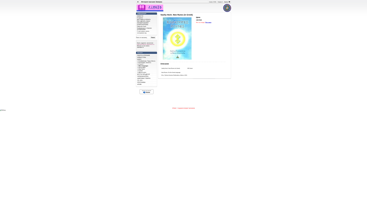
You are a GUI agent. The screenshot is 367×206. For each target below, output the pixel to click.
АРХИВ (139, 84)
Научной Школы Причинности (145, 44)
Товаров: (220, 1)
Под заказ (208, 22)
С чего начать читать (143, 31)
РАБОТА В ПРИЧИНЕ (143, 55)
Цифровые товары (143, 78)
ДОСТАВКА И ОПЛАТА (144, 19)
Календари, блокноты (145, 62)
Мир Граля (142, 69)
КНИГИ (139, 59)
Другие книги (142, 72)
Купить (226, 1)
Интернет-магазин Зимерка (151, 2)
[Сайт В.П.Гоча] (227, 8)
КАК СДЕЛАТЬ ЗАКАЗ (143, 21)
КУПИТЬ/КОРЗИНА (142, 24)
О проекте (140, 18)
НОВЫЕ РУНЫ (141, 57)
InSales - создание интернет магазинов (183, 108)
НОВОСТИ (140, 16)
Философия (142, 67)
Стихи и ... (142, 64)
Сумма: (212, 1)
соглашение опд (141, 33)
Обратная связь (141, 26)
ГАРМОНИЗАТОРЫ (142, 76)
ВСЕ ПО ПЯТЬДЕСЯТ (143, 74)
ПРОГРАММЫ (141, 82)
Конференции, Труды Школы (147, 61)
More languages (143, 66)
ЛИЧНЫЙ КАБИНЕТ (143, 23)
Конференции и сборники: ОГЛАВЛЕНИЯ (144, 28)
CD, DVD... (140, 80)
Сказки (141, 70)
